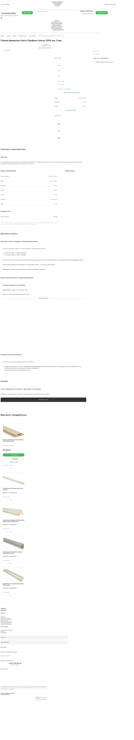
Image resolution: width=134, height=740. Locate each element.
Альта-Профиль (82, 98)
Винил (84, 102)
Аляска (84, 106)
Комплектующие (53, 176)
